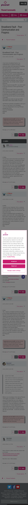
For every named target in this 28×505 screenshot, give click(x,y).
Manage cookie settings (14, 270)
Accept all (14, 261)
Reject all (14, 266)
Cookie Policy (11, 256)
